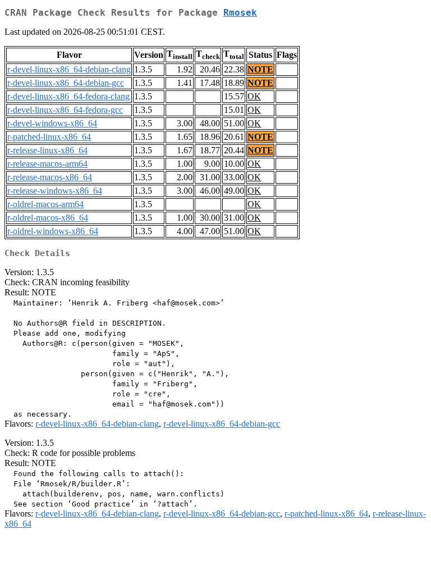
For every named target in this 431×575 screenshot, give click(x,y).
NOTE (260, 69)
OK (254, 96)
